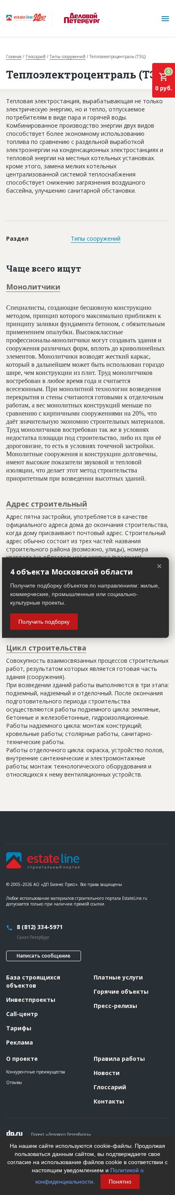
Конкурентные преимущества (35, 1072)
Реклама (19, 1042)
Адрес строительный (46, 504)
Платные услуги (118, 977)
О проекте (22, 1058)
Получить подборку (44, 621)
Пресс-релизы (115, 1006)
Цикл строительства (46, 648)
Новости (107, 1073)
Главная (14, 56)
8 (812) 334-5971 (40, 927)
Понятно (120, 1181)
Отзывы (14, 1082)
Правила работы (119, 1058)
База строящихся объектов (33, 981)
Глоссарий (36, 56)
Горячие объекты (121, 991)
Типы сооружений (67, 56)
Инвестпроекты (30, 999)
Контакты (109, 1101)
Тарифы (18, 1028)
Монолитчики (33, 287)
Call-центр (22, 1014)
